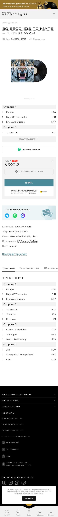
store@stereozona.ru (16, 436)
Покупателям (11, 407)
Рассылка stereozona (16, 394)
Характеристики (30, 267)
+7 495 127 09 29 (12, 424)
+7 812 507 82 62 (12, 430)
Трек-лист (8, 267)
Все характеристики (14, 253)
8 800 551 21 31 (12, 418)
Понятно (29, 498)
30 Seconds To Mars (28, 28)
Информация (10, 400)
